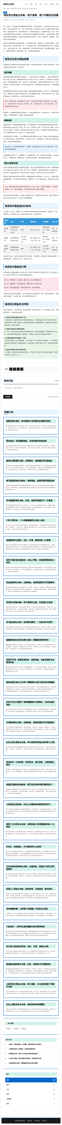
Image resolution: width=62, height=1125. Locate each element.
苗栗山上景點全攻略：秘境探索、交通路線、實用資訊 (29, 889)
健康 (31, 4)
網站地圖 (37, 1120)
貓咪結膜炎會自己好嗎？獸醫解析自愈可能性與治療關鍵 (30, 682)
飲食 (57, 4)
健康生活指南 (8, 4)
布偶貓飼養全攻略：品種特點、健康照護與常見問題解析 (30, 722)
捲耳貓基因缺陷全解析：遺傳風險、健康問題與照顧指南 (30, 480)
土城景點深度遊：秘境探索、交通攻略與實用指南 (22, 1049)
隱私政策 (29, 1120)
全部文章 (44, 1120)
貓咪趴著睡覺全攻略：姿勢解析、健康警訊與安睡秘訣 (29, 461)
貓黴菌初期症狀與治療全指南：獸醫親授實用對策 (27, 640)
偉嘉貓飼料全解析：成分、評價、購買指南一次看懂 (28, 540)
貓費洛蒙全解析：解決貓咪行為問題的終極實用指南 (28, 421)
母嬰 (45, 4)
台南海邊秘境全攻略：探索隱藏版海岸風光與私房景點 (23, 1063)
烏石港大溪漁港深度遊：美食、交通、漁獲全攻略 (27, 946)
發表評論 (8, 396)
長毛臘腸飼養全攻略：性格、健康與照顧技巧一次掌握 (29, 500)
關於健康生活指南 (20, 1120)
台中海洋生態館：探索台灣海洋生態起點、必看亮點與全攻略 (25, 1058)
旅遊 (41, 4)
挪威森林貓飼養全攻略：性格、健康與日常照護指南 (28, 964)
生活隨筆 (51, 4)
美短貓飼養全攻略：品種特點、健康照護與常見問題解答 (30, 582)
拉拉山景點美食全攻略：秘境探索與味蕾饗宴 (25, 1004)
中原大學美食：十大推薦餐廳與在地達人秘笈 (25, 520)
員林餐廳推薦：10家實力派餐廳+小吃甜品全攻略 (27, 909)
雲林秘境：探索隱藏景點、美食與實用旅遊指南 (26, 441)
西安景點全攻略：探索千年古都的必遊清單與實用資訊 (23, 1053)
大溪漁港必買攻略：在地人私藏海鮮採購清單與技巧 (28, 804)
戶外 (36, 4)
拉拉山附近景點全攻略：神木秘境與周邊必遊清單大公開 (30, 742)
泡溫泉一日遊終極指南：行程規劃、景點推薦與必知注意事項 (25, 1044)
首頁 (26, 4)
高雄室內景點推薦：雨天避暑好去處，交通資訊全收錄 (29, 602)
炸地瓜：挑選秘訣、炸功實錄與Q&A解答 (23, 846)
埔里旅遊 (23, 1028)
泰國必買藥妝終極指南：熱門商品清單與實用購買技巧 (29, 784)
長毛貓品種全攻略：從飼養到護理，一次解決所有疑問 (29, 622)
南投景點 (9, 1028)
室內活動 (16, 1028)
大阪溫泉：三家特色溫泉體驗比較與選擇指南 (25, 926)
